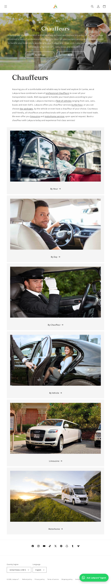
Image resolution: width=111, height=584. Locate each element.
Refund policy (27, 579)
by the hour (77, 104)
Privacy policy (40, 579)
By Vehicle (54, 392)
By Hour (54, 188)
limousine (35, 116)
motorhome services (55, 116)
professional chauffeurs (57, 93)
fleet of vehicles (63, 100)
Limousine (54, 461)
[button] (6, 6)
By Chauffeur (54, 324)
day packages (26, 108)
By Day (71, 54)
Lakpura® (15, 579)
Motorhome (54, 529)
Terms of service (53, 579)
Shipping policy (67, 579)
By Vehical (40, 54)
